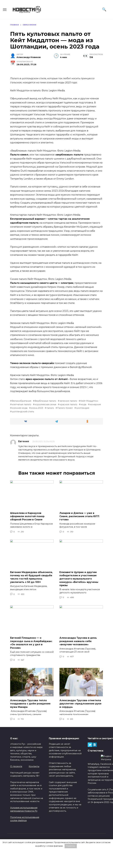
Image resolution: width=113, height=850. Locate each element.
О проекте (16, 766)
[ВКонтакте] (94, 744)
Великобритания (21, 401)
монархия (95, 404)
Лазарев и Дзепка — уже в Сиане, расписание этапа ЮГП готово (79, 516)
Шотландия (82, 408)
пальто (50, 408)
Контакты (34, 766)
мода (83, 404)
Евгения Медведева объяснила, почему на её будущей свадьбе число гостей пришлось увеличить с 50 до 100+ (31, 577)
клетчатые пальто (21, 404)
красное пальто (68, 404)
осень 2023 (37, 408)
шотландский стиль (23, 411)
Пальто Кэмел (65, 408)
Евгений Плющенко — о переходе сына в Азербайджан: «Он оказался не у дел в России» (31, 642)
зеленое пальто (68, 401)
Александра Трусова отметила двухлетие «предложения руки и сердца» (80, 703)
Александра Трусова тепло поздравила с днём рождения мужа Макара (30, 703)
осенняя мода (19, 408)
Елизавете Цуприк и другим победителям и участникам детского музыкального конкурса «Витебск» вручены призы (78, 579)
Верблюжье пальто (45, 401)
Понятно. (70, 846)
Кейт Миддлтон (89, 401)
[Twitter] (90, 744)
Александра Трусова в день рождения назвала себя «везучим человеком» (78, 641)
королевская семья (45, 404)
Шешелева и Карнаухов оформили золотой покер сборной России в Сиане (27, 516)
